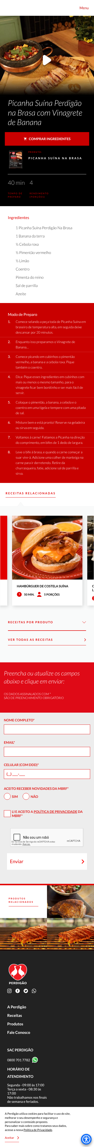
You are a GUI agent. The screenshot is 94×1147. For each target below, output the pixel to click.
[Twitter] (27, 990)
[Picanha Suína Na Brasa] (70, 901)
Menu (84, 8)
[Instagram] (10, 990)
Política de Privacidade (55, 812)
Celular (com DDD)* (21, 765)
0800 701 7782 (18, 1060)
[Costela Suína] (23, 934)
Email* (9, 742)
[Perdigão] (9, 8)
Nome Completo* (19, 720)
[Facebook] (18, 990)
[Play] (47, 61)
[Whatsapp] (35, 990)
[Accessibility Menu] (86, 1139)
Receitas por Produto (30, 622)
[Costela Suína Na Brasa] (70, 934)
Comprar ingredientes (50, 139)
